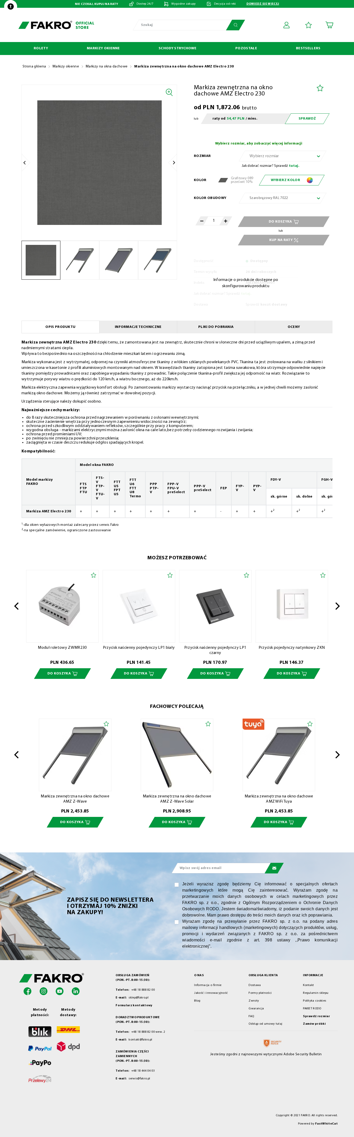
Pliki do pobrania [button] (215, 327)
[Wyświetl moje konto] (287, 25)
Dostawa (255, 985)
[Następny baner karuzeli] (338, 606)
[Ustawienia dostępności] (10, 6)
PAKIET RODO (312, 1008)
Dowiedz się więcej (262, 3)
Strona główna (34, 66)
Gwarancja (256, 1008)
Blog (197, 1000)
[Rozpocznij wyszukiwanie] (235, 25)
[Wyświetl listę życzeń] (308, 25)
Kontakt (308, 985)
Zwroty (254, 1000)
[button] (27, 991)
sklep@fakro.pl (138, 997)
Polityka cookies (314, 1000)
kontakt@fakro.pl (140, 1039)
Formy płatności (260, 993)
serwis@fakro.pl (139, 1078)
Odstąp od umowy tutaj (265, 1023)
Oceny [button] (294, 327)
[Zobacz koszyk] (329, 25)
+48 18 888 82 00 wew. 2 (147, 1031)
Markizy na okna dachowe (107, 66)
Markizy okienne (66, 66)
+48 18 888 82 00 (142, 989)
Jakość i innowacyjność (211, 993)
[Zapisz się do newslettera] (274, 868)
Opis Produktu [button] (60, 327)
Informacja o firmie (207, 985)
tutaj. (294, 166)
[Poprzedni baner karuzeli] (16, 606)
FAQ (251, 1016)
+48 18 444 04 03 (142, 1070)
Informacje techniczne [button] (138, 327)
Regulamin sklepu (315, 993)
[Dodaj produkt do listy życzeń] (320, 88)
